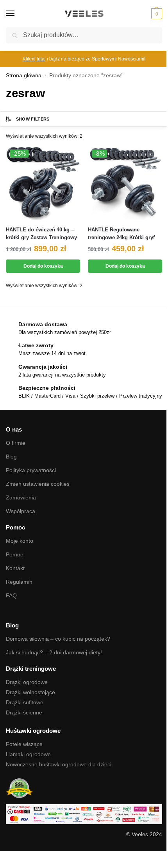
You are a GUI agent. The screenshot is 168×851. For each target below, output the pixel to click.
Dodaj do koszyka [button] (43, 266)
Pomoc (14, 554)
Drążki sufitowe (24, 702)
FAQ (11, 595)
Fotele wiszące (24, 744)
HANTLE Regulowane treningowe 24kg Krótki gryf (121, 233)
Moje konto (19, 541)
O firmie (15, 443)
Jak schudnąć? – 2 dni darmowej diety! (54, 652)
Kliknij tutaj (34, 59)
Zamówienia (21, 497)
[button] (155, 13)
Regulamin (19, 582)
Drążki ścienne (24, 712)
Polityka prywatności (31, 470)
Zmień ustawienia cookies (38, 484)
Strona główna (23, 75)
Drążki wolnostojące (30, 692)
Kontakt (15, 568)
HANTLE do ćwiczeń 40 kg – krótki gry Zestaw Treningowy (41, 233)
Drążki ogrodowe (27, 682)
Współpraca (20, 511)
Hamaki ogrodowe (28, 754)
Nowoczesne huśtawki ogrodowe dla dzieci (58, 764)
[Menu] (17, 14)
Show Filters (33, 119)
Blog (11, 456)
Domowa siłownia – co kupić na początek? (58, 639)
